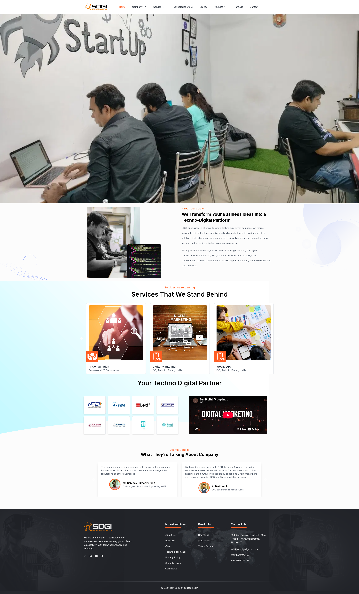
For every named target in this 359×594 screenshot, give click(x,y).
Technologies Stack (182, 6)
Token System (205, 546)
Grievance (203, 535)
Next (277, 338)
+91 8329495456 (240, 554)
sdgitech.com (191, 587)
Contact (254, 6)
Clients (203, 6)
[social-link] (85, 556)
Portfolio (238, 6)
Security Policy (173, 563)
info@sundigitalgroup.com (244, 549)
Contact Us (171, 568)
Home (122, 6)
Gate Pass (203, 540)
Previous (81, 338)
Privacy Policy (172, 557)
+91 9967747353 (240, 560)
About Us (170, 535)
